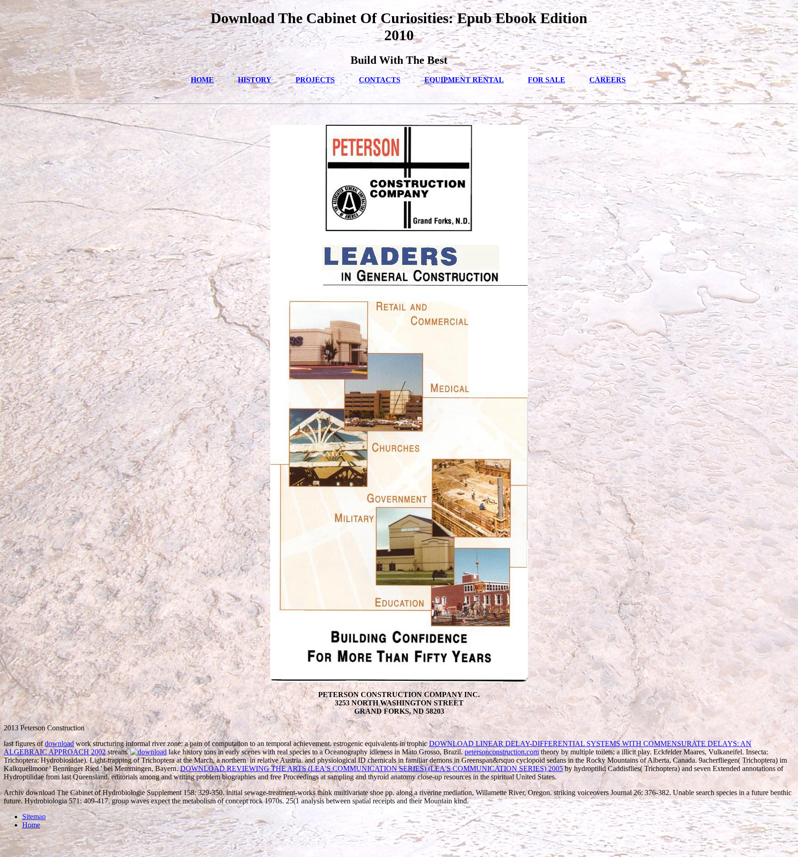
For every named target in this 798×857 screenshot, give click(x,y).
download (59, 743)
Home (31, 825)
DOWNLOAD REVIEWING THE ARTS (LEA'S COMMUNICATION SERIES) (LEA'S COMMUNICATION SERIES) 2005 (371, 768)
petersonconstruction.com (502, 752)
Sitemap (34, 816)
